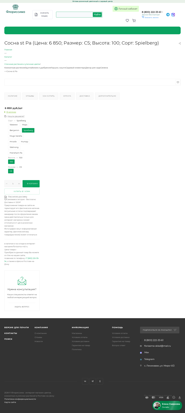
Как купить (49, 96)
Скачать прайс (44, 14)
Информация (80, 327)
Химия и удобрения (41, 67)
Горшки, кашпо (58, 67)
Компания (41, 327)
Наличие (12, 96)
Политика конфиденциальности (20, 399)
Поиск (8, 339)
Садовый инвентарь (75, 67)
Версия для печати (16, 327)
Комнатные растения (14, 67)
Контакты (10, 333)
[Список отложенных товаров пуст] (129, 20)
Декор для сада (92, 67)
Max (146, 352)
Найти (97, 14)
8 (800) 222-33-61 (151, 12)
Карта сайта (10, 402)
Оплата (67, 96)
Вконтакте (85, 381)
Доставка (85, 96)
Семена (104, 67)
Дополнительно (107, 96)
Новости (39, 341)
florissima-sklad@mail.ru (157, 345)
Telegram (149, 359)
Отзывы (30, 96)
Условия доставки (80, 341)
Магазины (77, 333)
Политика (77, 349)
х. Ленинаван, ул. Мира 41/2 (159, 365)
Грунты (28, 67)
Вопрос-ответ (118, 345)
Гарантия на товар (81, 345)
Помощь (117, 327)
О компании (41, 333)
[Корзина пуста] (135, 20)
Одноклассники (100, 381)
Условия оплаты (79, 337)
